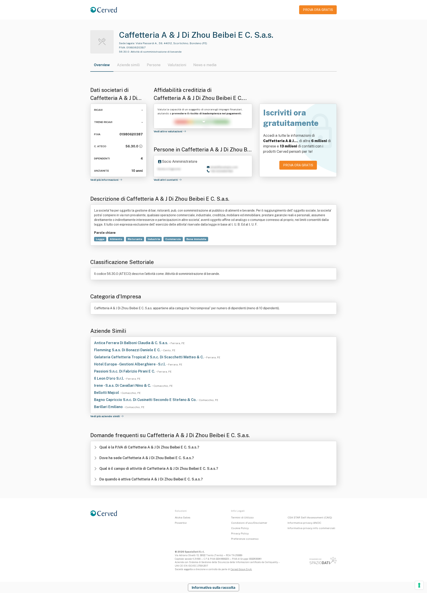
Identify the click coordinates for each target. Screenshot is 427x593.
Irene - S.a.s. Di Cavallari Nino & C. (123, 385)
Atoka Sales (182, 517)
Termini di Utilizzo (242, 517)
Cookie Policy (240, 528)
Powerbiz (181, 522)
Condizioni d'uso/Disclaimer (249, 522)
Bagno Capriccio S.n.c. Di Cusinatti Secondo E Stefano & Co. (145, 400)
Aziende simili (128, 65)
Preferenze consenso (245, 538)
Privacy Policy (240, 533)
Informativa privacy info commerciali (311, 528)
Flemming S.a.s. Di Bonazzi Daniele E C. (127, 350)
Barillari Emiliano (109, 407)
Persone (154, 65)
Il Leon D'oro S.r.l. (109, 378)
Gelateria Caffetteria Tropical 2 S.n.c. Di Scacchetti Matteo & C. (149, 357)
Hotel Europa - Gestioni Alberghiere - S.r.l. (130, 364)
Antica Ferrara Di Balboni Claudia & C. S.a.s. (131, 343)
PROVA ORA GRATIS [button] (318, 10)
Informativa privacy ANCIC (304, 522)
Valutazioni (177, 65)
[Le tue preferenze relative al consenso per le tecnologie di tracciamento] (419, 585)
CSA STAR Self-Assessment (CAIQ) (310, 517)
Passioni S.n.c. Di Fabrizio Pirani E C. (125, 371)
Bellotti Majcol (107, 393)
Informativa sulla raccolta (213, 587)
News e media (204, 65)
